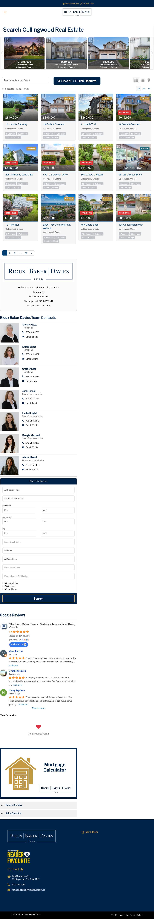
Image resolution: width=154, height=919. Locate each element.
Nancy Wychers (17, 690)
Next (152, 53)
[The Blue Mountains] (119, 915)
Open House (11, 589)
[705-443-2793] (49, 332)
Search (38, 598)
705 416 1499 (88, 4)
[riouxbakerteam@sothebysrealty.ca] (40, 891)
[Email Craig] (49, 381)
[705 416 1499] (40, 885)
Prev (2, 53)
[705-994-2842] (49, 420)
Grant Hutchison (17, 670)
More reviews (38, 708)
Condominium (11, 583)
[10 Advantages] (114, 857)
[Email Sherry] (49, 337)
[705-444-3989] (49, 354)
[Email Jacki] (49, 403)
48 (149, 88)
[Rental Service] (114, 848)
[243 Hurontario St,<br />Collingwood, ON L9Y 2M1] (40, 879)
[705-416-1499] (49, 465)
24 (144, 88)
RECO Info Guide (72, 4)
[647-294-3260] (49, 443)
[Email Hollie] (49, 425)
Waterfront (10, 586)
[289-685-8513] (49, 376)
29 (26, 252)
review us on (17, 644)
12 (138, 88)
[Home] (114, 839)
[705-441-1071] (49, 398)
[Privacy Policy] (136, 915)
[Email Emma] (49, 359)
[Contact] (114, 862)
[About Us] (114, 844)
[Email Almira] (49, 469)
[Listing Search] (114, 853)
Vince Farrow (16, 651)
